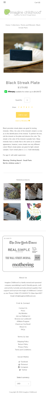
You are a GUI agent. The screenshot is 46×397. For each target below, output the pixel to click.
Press (23, 311)
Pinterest (24, 364)
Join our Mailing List (23, 316)
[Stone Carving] (34, 191)
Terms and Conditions (23, 350)
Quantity (18, 100)
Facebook (24, 362)
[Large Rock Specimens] (12, 191)
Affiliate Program (23, 321)
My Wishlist (23, 313)
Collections (15, 25)
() (37, 2)
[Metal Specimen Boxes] (12, 211)
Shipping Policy (23, 341)
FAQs (23, 329)
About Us (23, 327)
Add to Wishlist (21, 121)
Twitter (24, 370)
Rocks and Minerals (28, 25)
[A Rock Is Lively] (34, 211)
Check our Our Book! (23, 324)
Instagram (24, 367)
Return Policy (23, 344)
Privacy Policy (23, 347)
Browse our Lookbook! (23, 319)
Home (8, 25)
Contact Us (23, 308)
